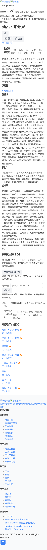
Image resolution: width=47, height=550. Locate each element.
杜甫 (7, 474)
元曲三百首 (8, 315)
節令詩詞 (9, 426)
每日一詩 (9, 419)
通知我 (7, 290)
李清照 (8, 480)
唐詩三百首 (10, 448)
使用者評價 (13, 403)
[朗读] (7, 39)
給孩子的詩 (10, 461)
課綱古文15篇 (11, 423)
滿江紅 (8, 497)
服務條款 (22, 403)
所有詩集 (9, 429)
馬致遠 (9, 43)
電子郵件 (6, 285)
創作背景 (33, 51)
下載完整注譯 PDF (12, 272)
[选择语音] (5, 33)
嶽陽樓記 (9, 503)
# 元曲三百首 (8, 90)
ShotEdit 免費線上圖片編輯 (17, 519)
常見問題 (4, 403)
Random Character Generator (19, 526)
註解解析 (26, 51)
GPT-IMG (9, 516)
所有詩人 (9, 435)
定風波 (8, 500)
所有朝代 (9, 432)
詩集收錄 (20, 51)
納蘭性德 (9, 484)
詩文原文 (13, 51)
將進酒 (8, 493)
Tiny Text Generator (14, 529)
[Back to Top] (3, 544)
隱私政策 (30, 403)
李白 (7, 471)
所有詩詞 (9, 439)
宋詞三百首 (10, 452)
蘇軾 (7, 477)
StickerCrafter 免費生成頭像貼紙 (20, 522)
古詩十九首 (10, 458)
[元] (3, 43)
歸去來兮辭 (10, 506)
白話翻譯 (39, 51)
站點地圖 (38, 403)
